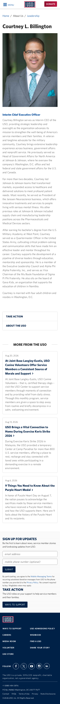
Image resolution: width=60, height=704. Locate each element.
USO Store (8, 654)
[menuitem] (30, 316)
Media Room (9, 641)
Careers (6, 635)
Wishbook (35, 635)
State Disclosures (48, 694)
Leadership (33, 15)
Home (5, 15)
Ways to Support (15, 604)
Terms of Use (24, 694)
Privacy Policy (32, 582)
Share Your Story (40, 647)
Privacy (35, 694)
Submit (9, 569)
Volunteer (8, 647)
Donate (50, 4)
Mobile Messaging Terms (41, 576)
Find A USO (35, 641)
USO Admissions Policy (42, 628)
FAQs (14, 694)
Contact (5, 694)
